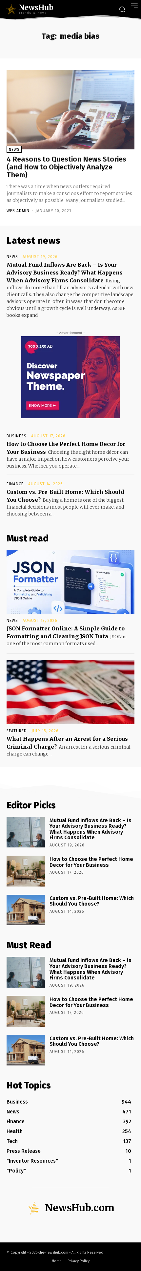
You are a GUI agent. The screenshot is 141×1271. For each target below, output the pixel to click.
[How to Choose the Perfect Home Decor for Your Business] (26, 871)
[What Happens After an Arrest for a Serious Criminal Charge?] (70, 692)
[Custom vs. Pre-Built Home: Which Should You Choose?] (26, 910)
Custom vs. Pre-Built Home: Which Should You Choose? (92, 901)
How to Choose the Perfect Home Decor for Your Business (91, 862)
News (14, 149)
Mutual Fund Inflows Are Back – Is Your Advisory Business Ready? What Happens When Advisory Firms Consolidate (65, 272)
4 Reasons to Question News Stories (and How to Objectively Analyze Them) (66, 167)
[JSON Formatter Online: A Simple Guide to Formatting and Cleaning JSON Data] (70, 582)
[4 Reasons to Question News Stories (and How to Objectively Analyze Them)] (70, 109)
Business (17, 436)
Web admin (18, 210)
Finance (15, 484)
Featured (17, 731)
